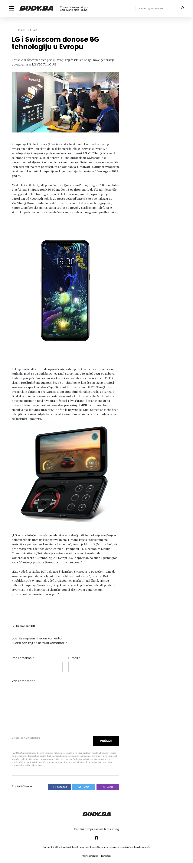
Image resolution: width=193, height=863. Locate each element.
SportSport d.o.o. (69, 847)
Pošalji (106, 741)
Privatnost (106, 856)
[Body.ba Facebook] (96, 838)
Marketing (111, 829)
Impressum (95, 829)
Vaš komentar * (23, 681)
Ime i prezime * (23, 658)
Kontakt (80, 829)
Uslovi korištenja (90, 856)
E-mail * (74, 658)
